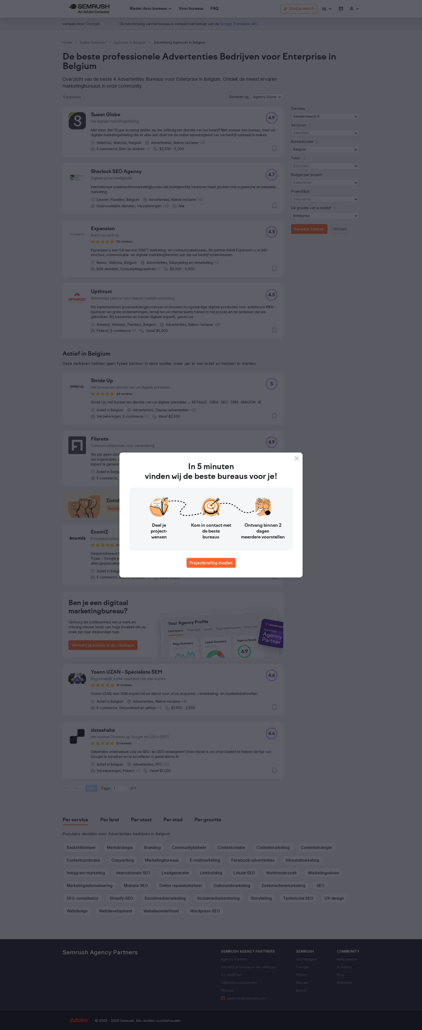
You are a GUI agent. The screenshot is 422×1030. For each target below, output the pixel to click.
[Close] (297, 458)
